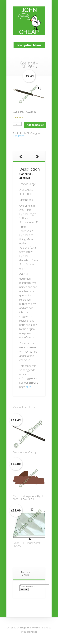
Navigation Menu (29, 45)
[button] (40, 88)
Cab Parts (18, 136)
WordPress (30, 631)
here (28, 387)
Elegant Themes (30, 627)
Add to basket (35, 125)
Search (24, 589)
